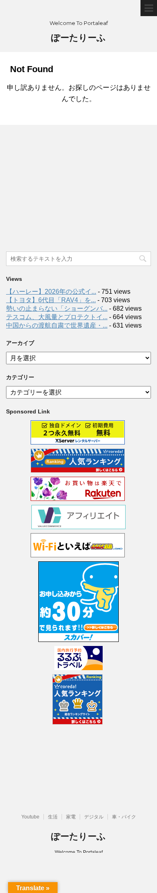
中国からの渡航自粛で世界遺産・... (56, 325)
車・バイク (124, 817)
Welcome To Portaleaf (79, 852)
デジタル (93, 817)
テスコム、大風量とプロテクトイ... (56, 317)
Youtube (30, 817)
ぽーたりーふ (78, 37)
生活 (53, 817)
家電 (71, 817)
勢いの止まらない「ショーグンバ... (56, 308)
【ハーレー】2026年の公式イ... (51, 291)
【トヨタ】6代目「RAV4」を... (51, 300)
